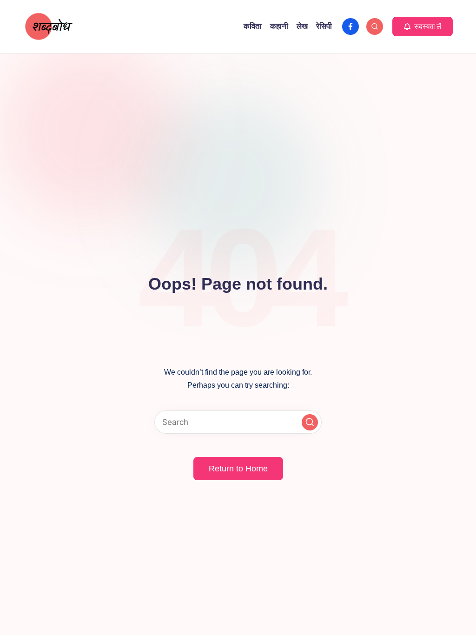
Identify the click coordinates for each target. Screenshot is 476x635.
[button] (422, 26)
